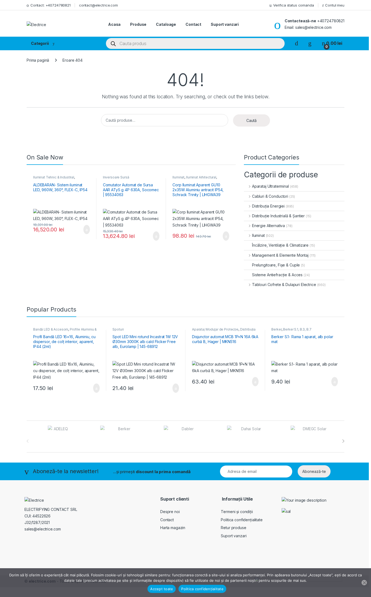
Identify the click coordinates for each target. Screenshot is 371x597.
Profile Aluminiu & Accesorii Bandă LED (65, 331)
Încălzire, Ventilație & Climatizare (280, 245)
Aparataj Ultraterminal (270, 186)
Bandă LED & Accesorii (50, 329)
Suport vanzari (225, 24)
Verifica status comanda (293, 5)
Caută (251, 120)
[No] (364, 582)
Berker (276, 329)
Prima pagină (38, 60)
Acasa (114, 24)
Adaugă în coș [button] (83, 229)
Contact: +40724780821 (50, 5)
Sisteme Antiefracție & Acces (277, 274)
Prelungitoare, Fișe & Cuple (276, 265)
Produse (138, 24)
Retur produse (233, 527)
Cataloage (166, 24)
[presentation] (343, 441)
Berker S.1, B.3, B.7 (297, 329)
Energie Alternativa (268, 225)
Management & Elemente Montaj (280, 255)
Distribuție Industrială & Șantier (278, 215)
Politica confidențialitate (241, 519)
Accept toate (161, 589)
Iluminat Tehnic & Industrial (53, 177)
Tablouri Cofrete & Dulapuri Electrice (284, 284)
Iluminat (178, 177)
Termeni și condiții (237, 511)
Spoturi (118, 329)
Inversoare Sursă (116, 177)
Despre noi (170, 511)
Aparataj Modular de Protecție (215, 329)
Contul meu (334, 5)
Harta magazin (172, 527)
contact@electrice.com (98, 5)
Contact (193, 24)
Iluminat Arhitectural (201, 177)
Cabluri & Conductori (270, 196)
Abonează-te (314, 471)
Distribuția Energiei (268, 206)
